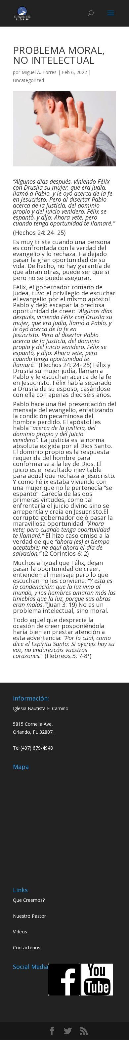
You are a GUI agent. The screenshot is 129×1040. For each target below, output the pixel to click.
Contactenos (26, 947)
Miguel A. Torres (39, 72)
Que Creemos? (29, 900)
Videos (20, 931)
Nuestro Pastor (29, 916)
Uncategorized (28, 80)
